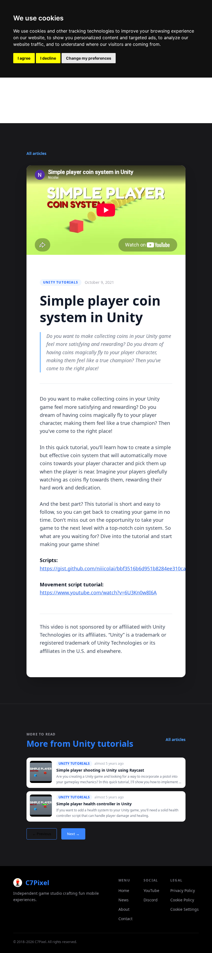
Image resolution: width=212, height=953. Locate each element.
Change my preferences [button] (88, 58)
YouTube (151, 890)
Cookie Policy (182, 899)
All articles (36, 153)
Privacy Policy (182, 890)
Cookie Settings (184, 909)
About (123, 909)
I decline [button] (48, 58)
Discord (151, 899)
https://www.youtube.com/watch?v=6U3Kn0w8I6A (98, 592)
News (123, 899)
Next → (73, 833)
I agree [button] (24, 58)
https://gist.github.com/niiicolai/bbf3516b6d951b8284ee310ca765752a (122, 568)
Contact (125, 918)
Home (123, 890)
